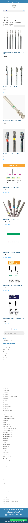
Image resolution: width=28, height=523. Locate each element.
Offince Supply (6, 452)
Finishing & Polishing (7, 416)
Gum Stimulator (6, 424)
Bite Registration (6, 357)
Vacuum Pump (6, 495)
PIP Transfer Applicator (8, 456)
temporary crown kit (7, 487)
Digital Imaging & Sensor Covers (10, 396)
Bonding (4, 362)
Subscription (8, 515)
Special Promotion (7, 479)
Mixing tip (5, 448)
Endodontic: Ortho (7, 406)
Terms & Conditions (17, 515)
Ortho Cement (6, 454)
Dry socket (5, 400)
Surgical (4, 483)
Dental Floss (5, 392)
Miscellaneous (6, 446)
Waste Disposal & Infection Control (10, 501)
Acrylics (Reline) (6, 347)
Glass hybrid (5, 420)
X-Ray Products (6, 503)
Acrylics (4, 345)
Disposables (5, 398)
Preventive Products (7, 460)
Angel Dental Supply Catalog (13, 511)
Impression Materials (7, 436)
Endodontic (5, 404)
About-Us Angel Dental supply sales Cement (13, 509)
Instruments (5, 438)
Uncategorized (6, 493)
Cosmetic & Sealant (7, 378)
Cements (5, 370)
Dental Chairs (6, 390)
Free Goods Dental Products (9, 418)
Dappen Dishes (6, 388)
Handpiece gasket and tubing (9, 428)
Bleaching (5, 360)
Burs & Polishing (6, 366)
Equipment (5, 408)
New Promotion (6, 450)
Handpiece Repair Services (13, 512)
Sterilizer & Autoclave (7, 481)
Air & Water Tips (6, 349)
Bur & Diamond (6, 364)
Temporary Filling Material (8, 489)
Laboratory (5, 440)
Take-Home (5, 485)
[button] (7, 59)
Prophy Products (6, 466)
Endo (4, 402)
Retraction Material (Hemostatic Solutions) (12, 470)
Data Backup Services (9, 514)
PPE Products (5, 458)
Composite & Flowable (7, 374)
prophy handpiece (7, 464)
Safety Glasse (6, 477)
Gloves (4, 422)
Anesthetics (5, 353)
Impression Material (7, 434)
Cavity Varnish (6, 368)
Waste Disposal (6, 499)
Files (4, 414)
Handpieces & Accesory (8, 430)
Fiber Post (5, 412)
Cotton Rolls (5, 380)
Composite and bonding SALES (9, 376)
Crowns (4, 384)
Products (5, 462)
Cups (4, 386)
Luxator (4, 442)
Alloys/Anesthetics (7, 351)
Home (4, 17)
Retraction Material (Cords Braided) (10, 468)
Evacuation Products (7, 410)
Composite (5, 372)
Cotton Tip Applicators (8, 382)
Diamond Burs (6, 394)
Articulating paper (7, 355)
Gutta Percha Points (7, 426)
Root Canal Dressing (7, 472)
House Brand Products (8, 432)
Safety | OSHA (6, 474)
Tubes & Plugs (6, 491)
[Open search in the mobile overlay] (14, 333)
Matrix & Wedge (6, 444)
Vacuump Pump (6, 497)
